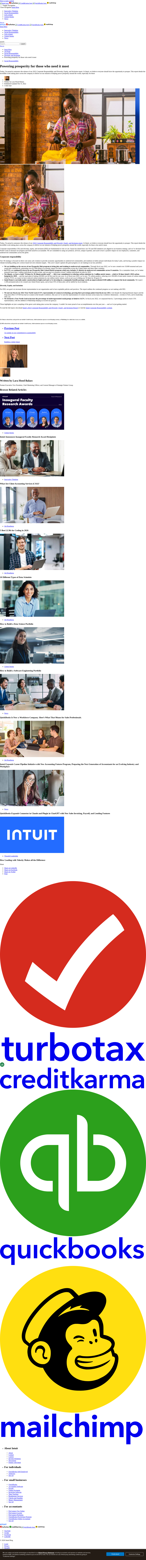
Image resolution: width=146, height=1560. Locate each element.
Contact (11, 1455)
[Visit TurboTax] (13, 3)
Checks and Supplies (16, 1498)
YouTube (7, 1531)
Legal (6, 1544)
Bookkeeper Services (16, 1496)
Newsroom (12, 1461)
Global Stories (9, 17)
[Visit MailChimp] (51, 3)
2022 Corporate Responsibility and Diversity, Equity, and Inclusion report (57, 243)
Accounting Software (16, 1486)
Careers (11, 1457)
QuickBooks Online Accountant (19, 1519)
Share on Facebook (10, 870)
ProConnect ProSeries (16, 1515)
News (6, 19)
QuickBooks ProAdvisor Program (20, 1517)
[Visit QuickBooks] (40, 3)
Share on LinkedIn (10, 868)
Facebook (7, 1535)
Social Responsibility (11, 13)
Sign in (2, 22)
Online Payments (14, 1490)
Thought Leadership (11, 856)
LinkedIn (7, 1537)
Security (7, 1548)
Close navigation (5, 7)
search (2, 42)
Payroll (11, 1488)
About (11, 1453)
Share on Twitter (9, 872)
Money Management (16, 1500)
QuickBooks (13, 1484)
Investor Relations (15, 1459)
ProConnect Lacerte (15, 1513)
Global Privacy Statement (46, 1552)
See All (11, 1475)
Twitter (6, 1533)
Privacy (6, 1546)
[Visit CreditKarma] (25, 3)
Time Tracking (13, 1494)
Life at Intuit (8, 15)
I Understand (115, 1554)
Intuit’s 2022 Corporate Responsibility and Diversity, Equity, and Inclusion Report (50, 308)
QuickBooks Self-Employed (18, 1472)
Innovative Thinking (11, 11)
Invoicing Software (15, 1492)
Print (5, 874)
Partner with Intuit (15, 1462)
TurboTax (12, 1474)
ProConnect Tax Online (17, 1511)
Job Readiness (9, 526)
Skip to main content (7, 1)
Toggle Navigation (9, 5)
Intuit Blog (15, 7)
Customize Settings (134, 1554)
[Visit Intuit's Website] (4, 3)
